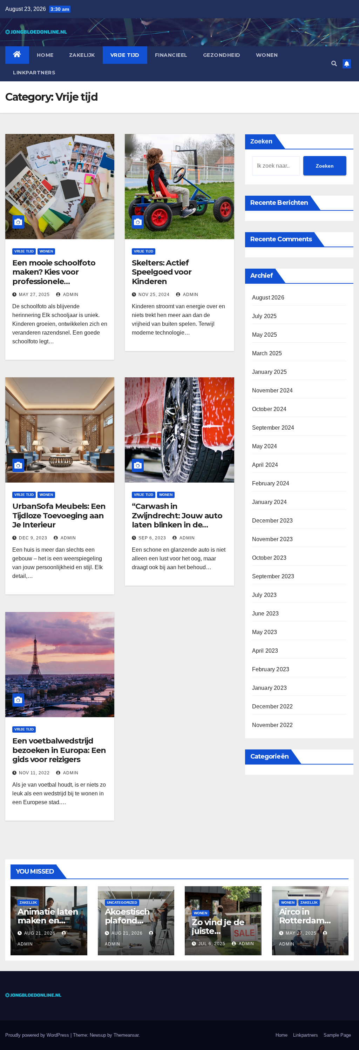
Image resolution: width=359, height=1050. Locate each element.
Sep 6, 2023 (152, 538)
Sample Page (337, 1035)
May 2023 (264, 632)
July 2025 (264, 316)
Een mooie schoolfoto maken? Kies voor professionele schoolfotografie (53, 276)
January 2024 (269, 502)
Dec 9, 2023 (33, 538)
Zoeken (261, 141)
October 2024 (269, 409)
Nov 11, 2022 (34, 772)
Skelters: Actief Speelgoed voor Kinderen (161, 272)
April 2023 (265, 651)
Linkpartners (34, 72)
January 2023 (269, 688)
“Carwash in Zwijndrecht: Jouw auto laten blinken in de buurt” (177, 520)
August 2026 (268, 298)
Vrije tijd (125, 55)
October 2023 (269, 558)
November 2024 (272, 390)
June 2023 (265, 614)
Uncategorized (122, 902)
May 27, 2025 (34, 294)
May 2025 (264, 335)
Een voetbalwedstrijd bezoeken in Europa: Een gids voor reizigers (59, 750)
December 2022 (272, 706)
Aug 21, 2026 (39, 933)
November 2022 (272, 725)
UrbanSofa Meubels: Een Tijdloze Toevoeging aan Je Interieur (59, 516)
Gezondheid (222, 55)
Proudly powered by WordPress (37, 1035)
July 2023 (264, 595)
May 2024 (264, 446)
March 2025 (267, 353)
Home (45, 55)
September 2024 (273, 428)
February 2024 (271, 483)
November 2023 (272, 539)
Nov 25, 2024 (154, 294)
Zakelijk (82, 55)
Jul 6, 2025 (211, 943)
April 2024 (265, 465)
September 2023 (273, 576)
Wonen (267, 55)
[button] (334, 64)
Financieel (171, 55)
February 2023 (271, 669)
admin (70, 294)
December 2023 (272, 521)
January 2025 (269, 372)
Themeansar (126, 1035)
